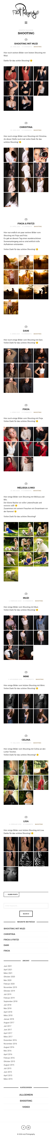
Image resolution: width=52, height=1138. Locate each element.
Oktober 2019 (9, 991)
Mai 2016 (7, 1051)
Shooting (38, 46)
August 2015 (9, 1065)
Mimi (26, 676)
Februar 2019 (9, 998)
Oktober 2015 (9, 1061)
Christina (26, 127)
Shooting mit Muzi (26, 43)
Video (26, 1106)
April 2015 (8, 1075)
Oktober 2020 (9, 977)
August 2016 (9, 1047)
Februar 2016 (9, 1058)
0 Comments (27, 46)
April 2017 (8, 1033)
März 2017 (8, 1037)
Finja (26, 409)
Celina (26, 739)
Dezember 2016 (10, 1040)
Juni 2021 (8, 966)
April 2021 (8, 970)
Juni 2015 (8, 1072)
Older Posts (11, 894)
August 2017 (9, 1022)
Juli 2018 (7, 1005)
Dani (26, 330)
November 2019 (10, 987)
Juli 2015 (7, 1068)
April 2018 (8, 1012)
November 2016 (10, 1044)
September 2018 (10, 1001)
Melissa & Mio (26, 487)
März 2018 (8, 1015)
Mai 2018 (7, 1008)
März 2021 (8, 973)
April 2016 (8, 1054)
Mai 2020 (7, 980)
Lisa (26, 821)
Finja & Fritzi (26, 223)
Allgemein (26, 1094)
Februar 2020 (9, 984)
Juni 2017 (8, 1030)
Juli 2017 (7, 1026)
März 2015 (8, 1079)
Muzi (26, 597)
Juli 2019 (7, 994)
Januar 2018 (9, 1019)
